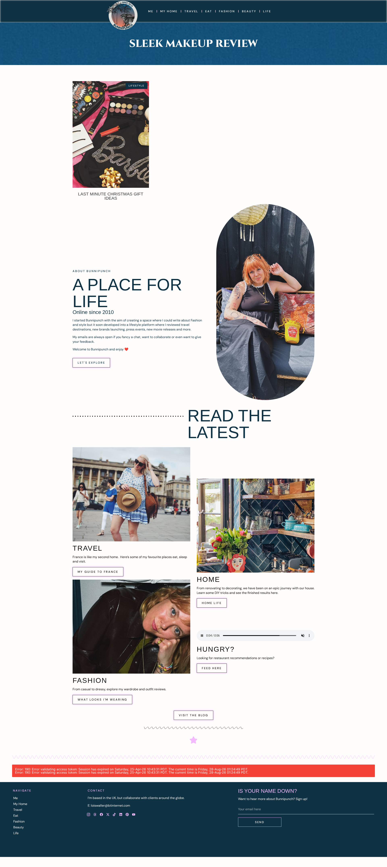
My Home (169, 11)
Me (150, 11)
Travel (191, 11)
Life (267, 11)
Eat (208, 11)
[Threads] (95, 814)
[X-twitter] (108, 814)
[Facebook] (101, 814)
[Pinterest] (127, 814)
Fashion (227, 11)
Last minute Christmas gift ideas (110, 196)
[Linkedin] (121, 814)
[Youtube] (133, 814)
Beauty (249, 11)
